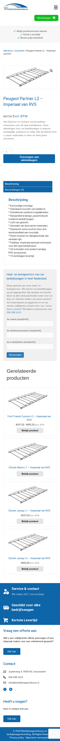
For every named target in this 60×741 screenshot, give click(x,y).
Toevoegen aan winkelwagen (29, 159)
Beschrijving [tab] (12, 184)
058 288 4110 (14, 312)
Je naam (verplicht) (17, 319)
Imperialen (19, 50)
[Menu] (56, 7)
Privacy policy (17, 737)
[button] (51, 71)
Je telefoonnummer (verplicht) (24, 330)
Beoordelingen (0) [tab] (14, 189)
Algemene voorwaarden (38, 737)
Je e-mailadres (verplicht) (21, 342)
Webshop (8, 50)
